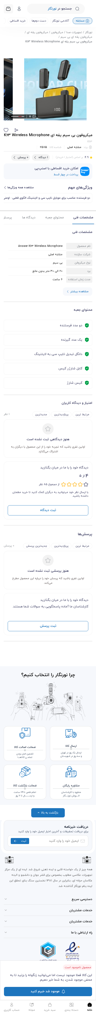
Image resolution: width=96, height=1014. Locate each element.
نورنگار (88, 32)
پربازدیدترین (61, 414)
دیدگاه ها (28, 217)
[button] (16, 130)
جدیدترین (41, 414)
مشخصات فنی (83, 217)
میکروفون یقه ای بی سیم (76, 37)
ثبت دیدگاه (48, 510)
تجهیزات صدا (74, 32)
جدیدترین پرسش (36, 546)
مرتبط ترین (82, 414)
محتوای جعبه (54, 217)
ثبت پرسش (48, 626)
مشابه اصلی (74, 147)
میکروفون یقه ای (37, 32)
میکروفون (57, 32)
